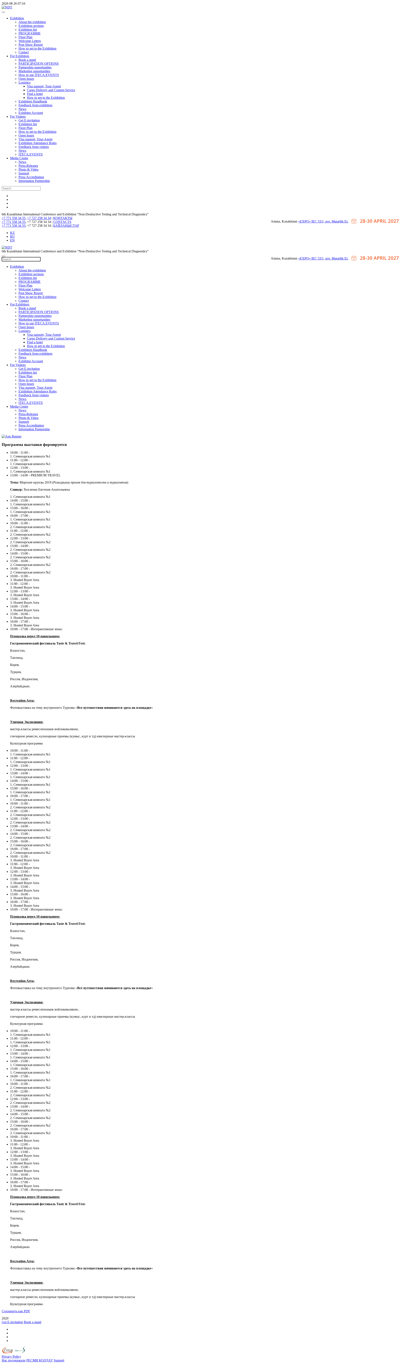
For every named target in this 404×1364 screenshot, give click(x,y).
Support (24, 173)
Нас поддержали (13, 1360)
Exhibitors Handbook (33, 101)
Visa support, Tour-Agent (44, 86)
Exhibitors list (28, 29)
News (22, 109)
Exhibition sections (31, 26)
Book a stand (27, 60)
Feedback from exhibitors (35, 105)
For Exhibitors (19, 56)
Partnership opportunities (35, 67)
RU (12, 236)
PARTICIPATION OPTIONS (39, 63)
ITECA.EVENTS (31, 154)
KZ (12, 233)
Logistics (25, 82)
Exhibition (17, 18)
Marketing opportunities (34, 71)
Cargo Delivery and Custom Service (51, 90)
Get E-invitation (29, 120)
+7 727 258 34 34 (39, 218)
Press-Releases (28, 165)
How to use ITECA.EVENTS (39, 75)
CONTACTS (62, 222)
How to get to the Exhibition (37, 48)
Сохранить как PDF (16, 1311)
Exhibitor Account (31, 113)
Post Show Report (31, 44)
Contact (24, 52)
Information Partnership (34, 181)
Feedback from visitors (34, 147)
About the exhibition (32, 22)
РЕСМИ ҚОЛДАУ (39, 1360)
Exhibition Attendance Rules (38, 143)
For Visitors (18, 116)
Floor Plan (25, 37)
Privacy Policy (11, 1356)
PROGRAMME (30, 33)
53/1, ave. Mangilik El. (333, 221)
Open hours (26, 78)
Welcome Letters (30, 41)
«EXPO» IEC (308, 221)
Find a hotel (35, 94)
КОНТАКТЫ (62, 218)
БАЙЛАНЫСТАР (66, 225)
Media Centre (19, 158)
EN (12, 240)
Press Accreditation (31, 177)
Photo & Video (29, 169)
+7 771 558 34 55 (13, 218)
